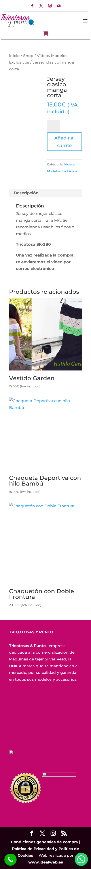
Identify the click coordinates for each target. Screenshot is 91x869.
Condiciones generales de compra (44, 842)
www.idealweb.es (45, 862)
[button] (81, 859)
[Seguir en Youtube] (58, 5)
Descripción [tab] (26, 193)
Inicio (14, 55)
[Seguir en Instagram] (49, 5)
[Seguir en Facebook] (32, 5)
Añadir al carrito (64, 141)
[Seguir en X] (41, 5)
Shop (28, 55)
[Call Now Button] (10, 860)
